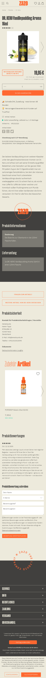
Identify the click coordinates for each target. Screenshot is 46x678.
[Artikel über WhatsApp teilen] (8, 131)
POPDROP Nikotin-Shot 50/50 (16, 410)
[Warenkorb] (43, 3)
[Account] (39, 3)
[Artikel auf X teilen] (12, 131)
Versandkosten (26, 635)
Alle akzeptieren (31, 675)
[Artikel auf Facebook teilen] (3, 131)
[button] (3, 3)
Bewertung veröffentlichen (14, 536)
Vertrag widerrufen (23, 642)
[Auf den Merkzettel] (38, 373)
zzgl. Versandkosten (38, 77)
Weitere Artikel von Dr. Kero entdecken (23, 303)
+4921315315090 (15, 341)
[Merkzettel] (35, 3)
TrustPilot (5, 112)
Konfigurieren (12, 675)
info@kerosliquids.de (15, 337)
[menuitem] (3, 3)
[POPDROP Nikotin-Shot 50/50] (23, 385)
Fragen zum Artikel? (23, 294)
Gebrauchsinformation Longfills (12, 350)
